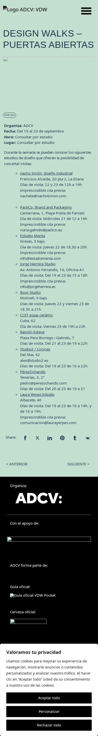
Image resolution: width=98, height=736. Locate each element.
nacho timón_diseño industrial (46, 173)
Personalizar (49, 711)
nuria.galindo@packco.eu (41, 229)
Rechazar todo (49, 725)
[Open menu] (86, 11)
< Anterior (16, 463)
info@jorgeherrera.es (37, 286)
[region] (49, 690)
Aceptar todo (49, 697)
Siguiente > (78, 463)
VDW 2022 (9, 115)
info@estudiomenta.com (40, 258)
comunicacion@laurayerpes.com (48, 422)
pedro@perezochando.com (43, 383)
